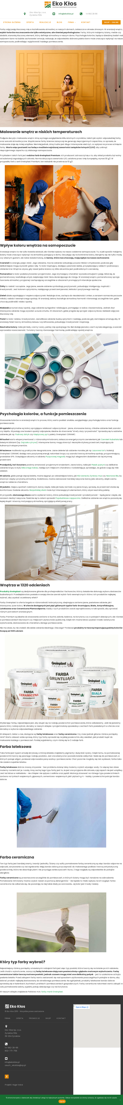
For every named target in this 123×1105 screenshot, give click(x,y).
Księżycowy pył (41, 434)
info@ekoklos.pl (66, 13)
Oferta (30, 22)
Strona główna (12, 22)
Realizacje (45, 22)
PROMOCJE (34, 1018)
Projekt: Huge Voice (14, 1084)
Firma (71, 22)
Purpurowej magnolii (55, 456)
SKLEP (48, 1018)
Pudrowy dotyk (22, 434)
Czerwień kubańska (110, 439)
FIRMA (7, 1018)
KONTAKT (61, 1018)
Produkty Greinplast (10, 591)
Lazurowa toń (98, 450)
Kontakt (85, 22)
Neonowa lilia (112, 475)
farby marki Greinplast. (52, 991)
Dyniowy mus (96, 475)
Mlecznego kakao (29, 467)
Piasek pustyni (98, 464)
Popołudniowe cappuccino (67, 498)
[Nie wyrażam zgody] (120, 1100)
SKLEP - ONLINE (111, 22)
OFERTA (19, 1018)
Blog (59, 22)
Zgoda (62, 1101)
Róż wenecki (83, 475)
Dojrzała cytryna (29, 442)
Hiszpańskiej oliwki (37, 490)
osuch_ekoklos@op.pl (15, 1065)
